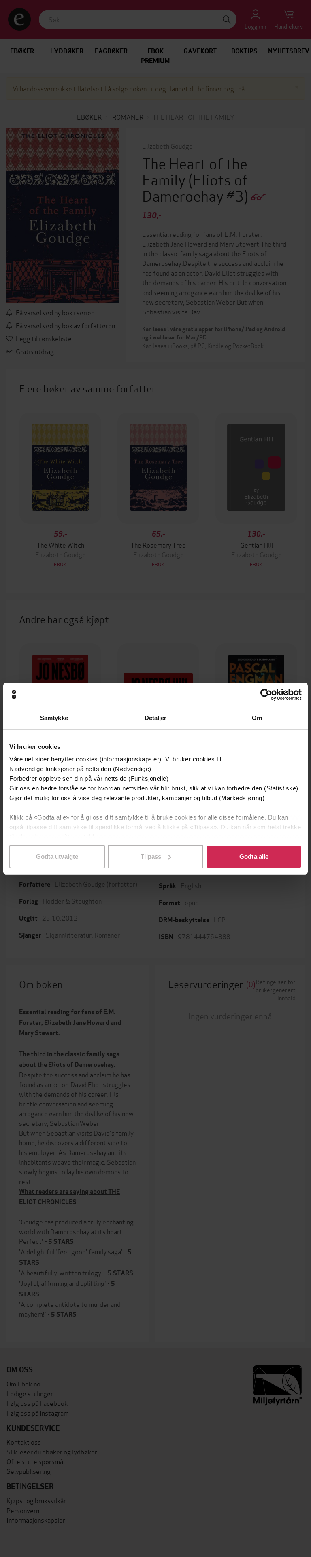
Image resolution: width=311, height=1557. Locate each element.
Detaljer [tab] (156, 717)
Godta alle (253, 856)
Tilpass (151, 856)
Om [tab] (257, 717)
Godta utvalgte (57, 856)
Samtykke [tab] (54, 717)
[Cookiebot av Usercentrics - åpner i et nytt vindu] (266, 695)
